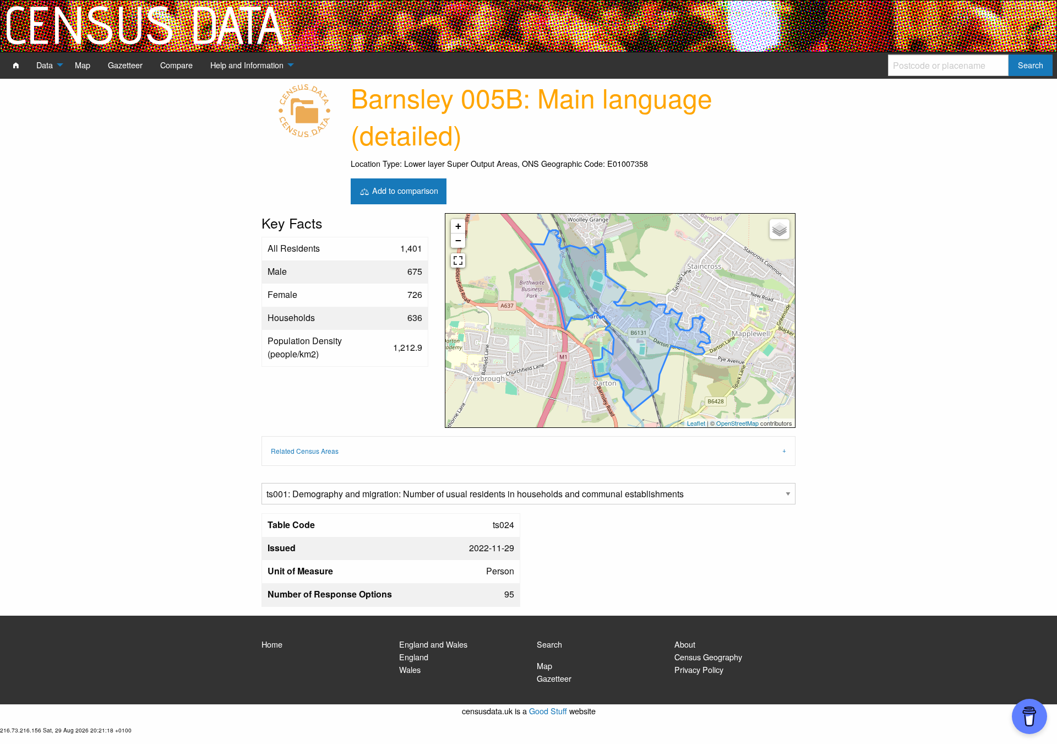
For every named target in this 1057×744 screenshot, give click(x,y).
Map (544, 665)
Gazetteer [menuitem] (125, 64)
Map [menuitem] (82, 64)
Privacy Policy (698, 669)
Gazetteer (554, 678)
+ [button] (458, 226)
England (413, 656)
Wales (410, 669)
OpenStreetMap (737, 423)
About (684, 644)
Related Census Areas (305, 450)
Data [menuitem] (44, 64)
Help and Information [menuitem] (247, 64)
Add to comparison (404, 189)
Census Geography (708, 656)
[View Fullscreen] (458, 260)
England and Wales (433, 644)
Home (271, 644)
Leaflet (696, 423)
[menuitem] (16, 65)
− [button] (458, 240)
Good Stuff (548, 710)
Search (549, 644)
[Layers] (779, 229)
